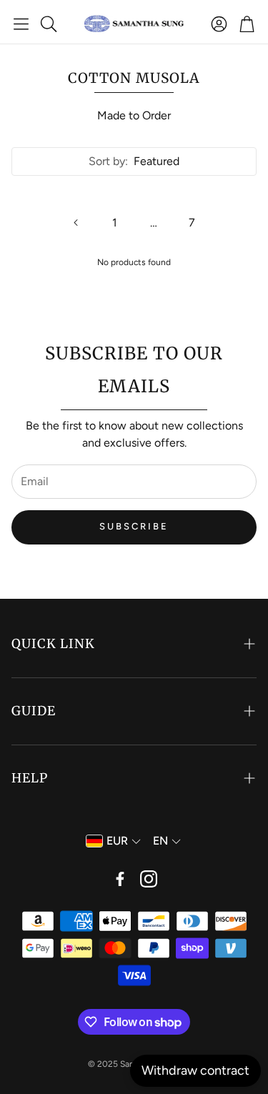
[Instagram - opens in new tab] (148, 878)
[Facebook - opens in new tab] (120, 878)
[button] (21, 24)
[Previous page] (76, 223)
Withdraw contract (195, 1070)
